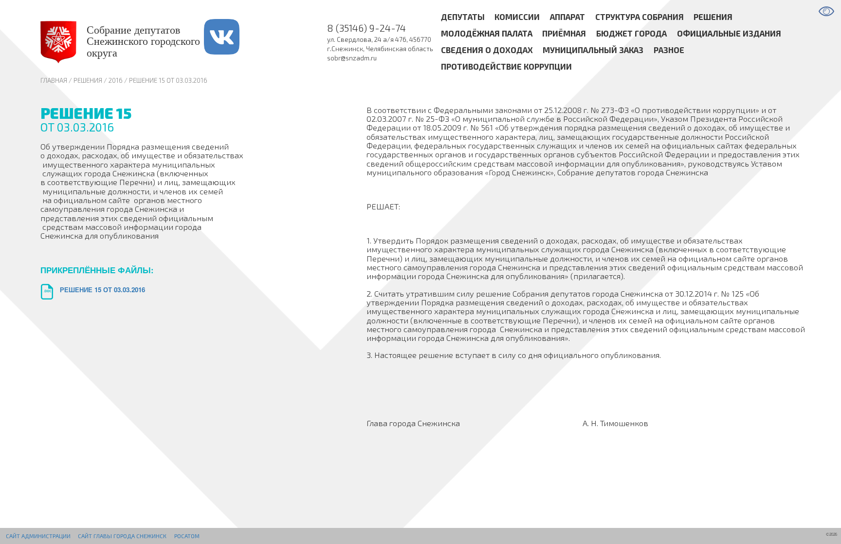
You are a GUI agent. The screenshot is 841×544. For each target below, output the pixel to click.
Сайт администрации (38, 535)
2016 (116, 80)
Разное (669, 50)
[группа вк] (233, 42)
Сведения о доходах (487, 50)
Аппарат (567, 17)
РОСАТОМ (187, 535)
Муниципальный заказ (593, 50)
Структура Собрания (639, 17)
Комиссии (517, 17)
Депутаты (463, 17)
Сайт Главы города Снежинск (122, 535)
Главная (53, 80)
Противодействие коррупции (506, 66)
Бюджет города (631, 33)
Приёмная (564, 33)
